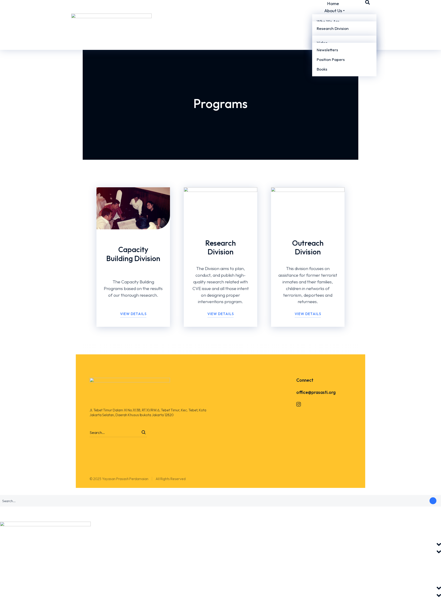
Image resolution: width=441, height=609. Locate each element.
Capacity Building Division (133, 254)
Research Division (220, 247)
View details (220, 314)
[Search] (143, 432)
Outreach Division (308, 247)
